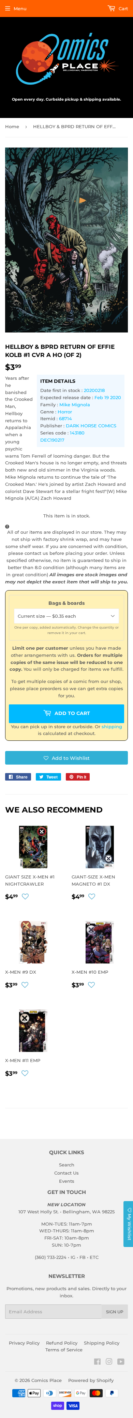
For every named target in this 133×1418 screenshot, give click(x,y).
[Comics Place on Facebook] (97, 1362)
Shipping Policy (101, 1343)
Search (66, 1164)
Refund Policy (61, 1343)
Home (12, 126)
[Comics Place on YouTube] (120, 1362)
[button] (66, 758)
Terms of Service (64, 1349)
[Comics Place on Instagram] (109, 1362)
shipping (112, 726)
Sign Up (114, 1311)
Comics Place (46, 1380)
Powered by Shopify (91, 1380)
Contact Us (66, 1173)
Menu (20, 8)
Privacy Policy (24, 1343)
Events (66, 1181)
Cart (122, 8)
